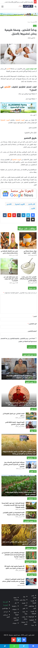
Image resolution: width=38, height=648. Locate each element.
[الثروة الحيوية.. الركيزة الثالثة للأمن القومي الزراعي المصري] (31, 424)
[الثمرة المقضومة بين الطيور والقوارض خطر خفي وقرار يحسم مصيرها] (31, 515)
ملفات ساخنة (24, 618)
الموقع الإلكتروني (32, 331)
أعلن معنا (5, 602)
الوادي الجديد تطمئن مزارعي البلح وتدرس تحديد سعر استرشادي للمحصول (19, 542)
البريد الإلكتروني (32, 323)
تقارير (24, 608)
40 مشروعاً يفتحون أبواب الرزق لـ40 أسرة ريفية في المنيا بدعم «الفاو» (14, 567)
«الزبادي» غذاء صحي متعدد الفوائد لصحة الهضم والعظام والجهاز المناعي (28, 278)
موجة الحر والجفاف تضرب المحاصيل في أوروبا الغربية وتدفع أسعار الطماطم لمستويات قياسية (13, 554)
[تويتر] (28, 215)
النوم (32, 208)
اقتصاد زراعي (24, 604)
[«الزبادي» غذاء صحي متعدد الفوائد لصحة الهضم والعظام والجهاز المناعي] (28, 266)
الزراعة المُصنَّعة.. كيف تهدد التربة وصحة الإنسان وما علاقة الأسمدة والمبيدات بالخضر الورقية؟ (13, 505)
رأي (15, 603)
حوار (24, 596)
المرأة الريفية (16, 613)
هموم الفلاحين (16, 619)
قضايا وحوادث (16, 598)
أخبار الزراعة (31, 616)
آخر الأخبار (31, 204)
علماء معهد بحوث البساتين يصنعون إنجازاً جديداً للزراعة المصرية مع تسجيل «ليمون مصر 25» (21, 403)
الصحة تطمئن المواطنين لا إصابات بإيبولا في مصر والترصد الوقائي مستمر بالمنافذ (13, 581)
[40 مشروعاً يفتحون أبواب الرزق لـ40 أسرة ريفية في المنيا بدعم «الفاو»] (31, 568)
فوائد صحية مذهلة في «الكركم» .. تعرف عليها (30, 252)
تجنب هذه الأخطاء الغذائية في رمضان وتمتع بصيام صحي (9, 252)
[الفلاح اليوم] (25, 6)
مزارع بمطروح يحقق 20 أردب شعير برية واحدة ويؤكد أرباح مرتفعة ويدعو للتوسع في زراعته (19, 452)
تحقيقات (14, 609)
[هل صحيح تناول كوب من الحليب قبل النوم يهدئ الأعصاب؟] (9, 266)
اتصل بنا (6, 605)
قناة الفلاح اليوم (32, 607)
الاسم (35, 316)
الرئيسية (33, 22)
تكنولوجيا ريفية (32, 621)
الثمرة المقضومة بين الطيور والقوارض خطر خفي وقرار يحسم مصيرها (13, 513)
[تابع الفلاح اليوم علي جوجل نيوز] (18, 193)
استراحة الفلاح (24, 623)
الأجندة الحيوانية (33, 612)
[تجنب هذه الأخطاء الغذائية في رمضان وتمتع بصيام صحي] (9, 240)
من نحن (6, 611)
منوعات (14, 623)
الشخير (9, 204)
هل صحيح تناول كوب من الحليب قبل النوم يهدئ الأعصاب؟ (11, 278)
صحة (29, 22)
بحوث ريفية (24, 612)
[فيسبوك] (33, 215)
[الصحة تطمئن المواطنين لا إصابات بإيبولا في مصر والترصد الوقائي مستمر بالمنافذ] (31, 581)
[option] (19, 369)
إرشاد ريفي (22, 600)
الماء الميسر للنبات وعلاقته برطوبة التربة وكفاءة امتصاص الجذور (20, 493)
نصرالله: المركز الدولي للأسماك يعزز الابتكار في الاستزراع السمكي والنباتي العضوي (13, 464)
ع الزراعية (14, 606)
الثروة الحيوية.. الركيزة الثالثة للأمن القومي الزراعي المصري (14, 423)
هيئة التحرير (5, 608)
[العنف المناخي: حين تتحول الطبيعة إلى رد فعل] (31, 416)
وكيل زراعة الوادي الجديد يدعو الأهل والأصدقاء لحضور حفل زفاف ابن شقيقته (21, 376)
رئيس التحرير (33, 596)
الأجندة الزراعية (33, 601)
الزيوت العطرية (19, 204)
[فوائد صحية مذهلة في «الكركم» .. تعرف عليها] (28, 240)
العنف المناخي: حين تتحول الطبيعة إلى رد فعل (13, 414)
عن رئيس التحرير (6, 616)
